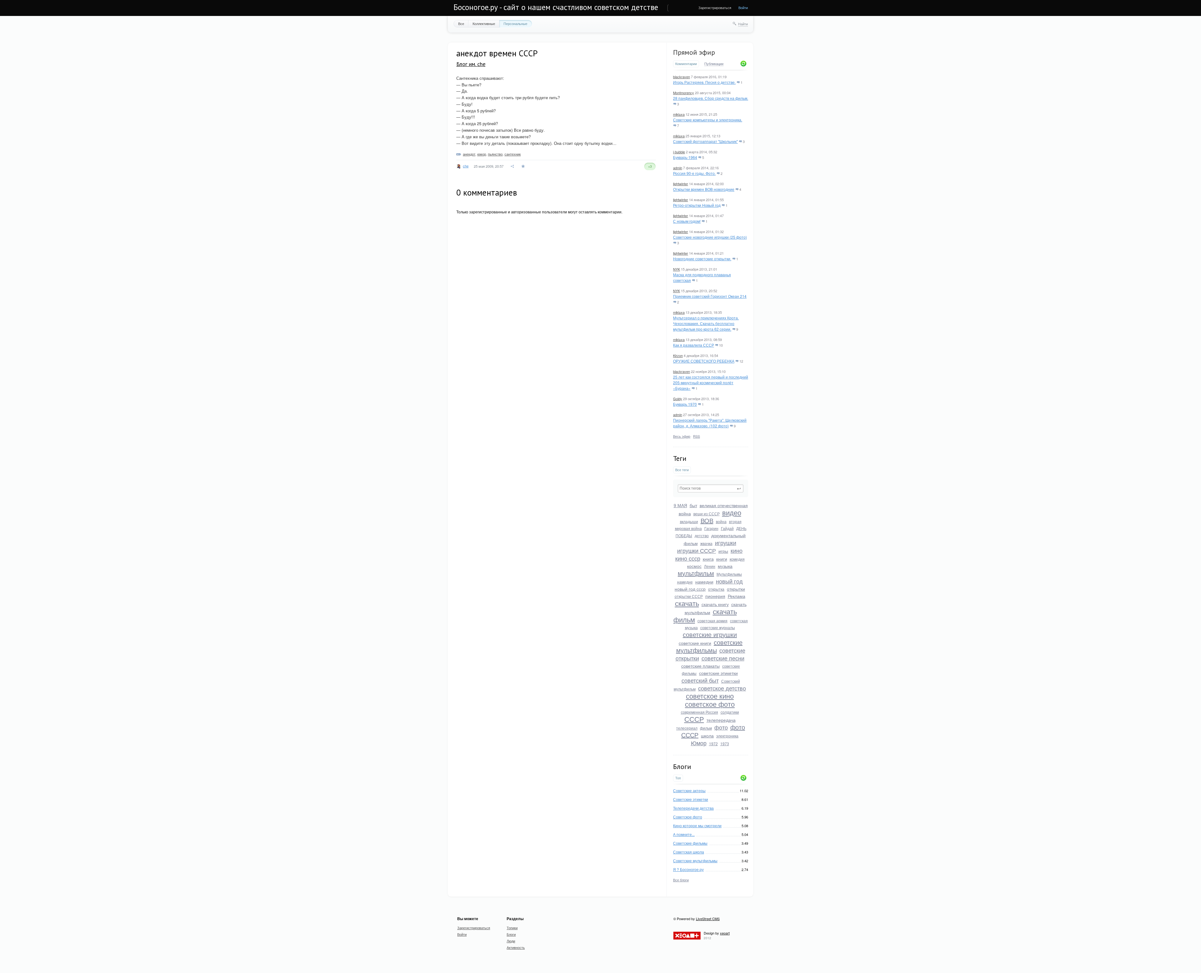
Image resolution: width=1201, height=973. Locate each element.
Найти (743, 23)
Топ (678, 778)
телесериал (686, 728)
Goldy (677, 398)
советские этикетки (718, 673)
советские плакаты (700, 666)
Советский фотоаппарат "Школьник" (705, 141)
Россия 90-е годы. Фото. (694, 173)
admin (677, 167)
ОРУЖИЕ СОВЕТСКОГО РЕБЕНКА (703, 361)
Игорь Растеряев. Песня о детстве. (704, 82)
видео (731, 512)
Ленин (709, 566)
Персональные (515, 23)
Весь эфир (681, 436)
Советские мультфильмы (695, 860)
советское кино (710, 695)
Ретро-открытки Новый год (697, 205)
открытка (716, 589)
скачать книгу (715, 604)
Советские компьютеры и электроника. (707, 119)
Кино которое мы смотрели (697, 825)
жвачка (706, 543)
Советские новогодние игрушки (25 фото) (710, 237)
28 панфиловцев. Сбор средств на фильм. (710, 98)
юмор (481, 153)
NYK (676, 269)
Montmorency (683, 92)
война (721, 521)
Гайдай (727, 528)
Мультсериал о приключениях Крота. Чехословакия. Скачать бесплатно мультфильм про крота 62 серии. (706, 323)
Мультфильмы (729, 574)
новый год (729, 581)
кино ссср (687, 558)
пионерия (715, 596)
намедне (685, 581)
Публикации (713, 64)
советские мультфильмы (709, 646)
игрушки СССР (696, 550)
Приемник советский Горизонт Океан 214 (710, 296)
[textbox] (710, 488)
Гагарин (711, 528)
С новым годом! (687, 221)
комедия (737, 559)
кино (736, 550)
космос (694, 566)
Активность (516, 947)
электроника (727, 735)
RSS (696, 436)
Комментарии (686, 64)
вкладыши (689, 521)
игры (723, 551)
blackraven (681, 76)
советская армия (712, 620)
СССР (694, 719)
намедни (704, 581)
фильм (706, 728)
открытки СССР (689, 596)
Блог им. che (470, 64)
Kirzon (678, 355)
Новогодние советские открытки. (702, 258)
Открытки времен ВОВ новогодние (703, 189)
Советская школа (688, 851)
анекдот (469, 153)
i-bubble (679, 151)
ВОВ (707, 520)
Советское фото (687, 816)
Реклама (736, 596)
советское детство (722, 688)
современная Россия (699, 712)
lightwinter (680, 183)
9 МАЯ (680, 505)
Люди (511, 940)
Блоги (511, 934)
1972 (713, 743)
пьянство (495, 153)
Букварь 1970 (685, 404)
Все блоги (681, 879)
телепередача (721, 720)
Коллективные (484, 23)
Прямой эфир (694, 52)
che (466, 165)
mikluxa (679, 114)
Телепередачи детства (693, 808)
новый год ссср (690, 589)
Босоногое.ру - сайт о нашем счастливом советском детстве (556, 7)
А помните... (684, 834)
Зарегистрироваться (714, 7)
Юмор (699, 743)
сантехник (512, 153)
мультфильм (696, 573)
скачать (687, 603)
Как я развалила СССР (693, 345)
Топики (512, 927)
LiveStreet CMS (708, 918)
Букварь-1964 (685, 157)
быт (693, 505)
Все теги (682, 470)
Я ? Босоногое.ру (688, 869)
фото (721, 727)
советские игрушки (710, 634)
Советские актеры (689, 790)
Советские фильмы (690, 843)
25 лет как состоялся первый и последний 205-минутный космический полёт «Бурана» (710, 382)
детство (702, 535)
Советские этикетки (690, 799)
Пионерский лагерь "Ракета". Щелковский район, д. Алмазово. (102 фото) (710, 422)
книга (708, 559)
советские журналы (717, 627)
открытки (736, 589)
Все (461, 23)
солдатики (730, 712)
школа (707, 735)
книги (721, 559)
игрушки (725, 542)
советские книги (695, 643)
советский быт (700, 680)
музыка (725, 566)
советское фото (710, 704)
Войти (743, 7)
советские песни (723, 658)
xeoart (725, 932)
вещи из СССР (706, 513)
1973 (724, 743)
